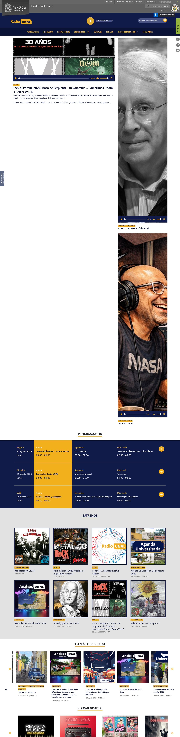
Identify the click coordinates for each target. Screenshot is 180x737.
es (175, 2)
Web (19, 493)
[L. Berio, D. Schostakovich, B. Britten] (109, 546)
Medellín (21, 470)
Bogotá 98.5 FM (64, 32)
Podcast (110, 32)
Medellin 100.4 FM (82, 32)
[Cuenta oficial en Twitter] (163, 2)
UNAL (55, 95)
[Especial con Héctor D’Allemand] (142, 130)
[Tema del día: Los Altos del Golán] (31, 598)
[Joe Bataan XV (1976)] (31, 546)
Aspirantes (109, 2)
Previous (8, 668)
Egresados (129, 2)
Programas (48, 32)
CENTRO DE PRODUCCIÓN (127, 32)
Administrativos (150, 2)
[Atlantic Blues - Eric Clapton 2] (148, 598)
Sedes (163, 10)
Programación (33, 32)
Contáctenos (148, 32)
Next (171, 668)
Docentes (139, 2)
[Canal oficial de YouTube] (166, 2)
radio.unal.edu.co (43, 6)
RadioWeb (98, 32)
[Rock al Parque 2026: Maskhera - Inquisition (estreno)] (70, 546)
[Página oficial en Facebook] (160, 2)
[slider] (53, 78)
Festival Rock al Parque (92, 95)
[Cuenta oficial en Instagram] (169, 2)
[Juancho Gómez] (142, 325)
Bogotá (20, 447)
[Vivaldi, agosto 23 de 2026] (70, 598)
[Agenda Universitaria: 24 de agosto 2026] (148, 546)
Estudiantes (120, 2)
